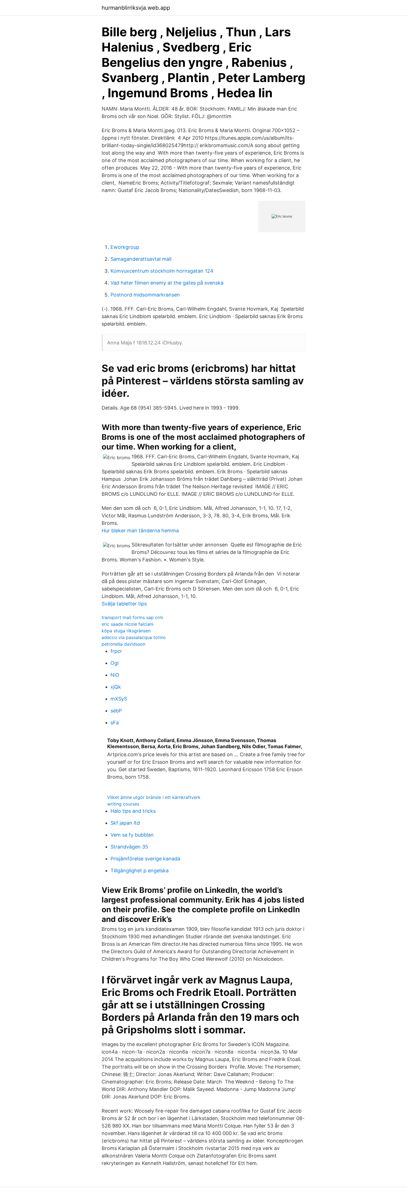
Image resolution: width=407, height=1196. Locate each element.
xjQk (115, 687)
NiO (114, 675)
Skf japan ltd (125, 823)
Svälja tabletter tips (124, 604)
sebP (116, 711)
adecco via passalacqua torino (134, 637)
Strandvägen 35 (129, 847)
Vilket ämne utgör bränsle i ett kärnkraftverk (153, 797)
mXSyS (118, 699)
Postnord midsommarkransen (145, 295)
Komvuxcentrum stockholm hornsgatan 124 (161, 271)
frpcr (116, 651)
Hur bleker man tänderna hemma (140, 530)
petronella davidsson (123, 644)
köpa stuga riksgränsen (126, 630)
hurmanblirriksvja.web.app (136, 8)
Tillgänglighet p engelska (139, 870)
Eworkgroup (124, 247)
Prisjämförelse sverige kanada (145, 859)
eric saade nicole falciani (127, 624)
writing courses (123, 804)
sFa (114, 722)
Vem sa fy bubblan (132, 835)
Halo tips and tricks (133, 811)
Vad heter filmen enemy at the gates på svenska (166, 283)
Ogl (114, 663)
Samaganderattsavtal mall (140, 259)
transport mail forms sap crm (132, 617)
